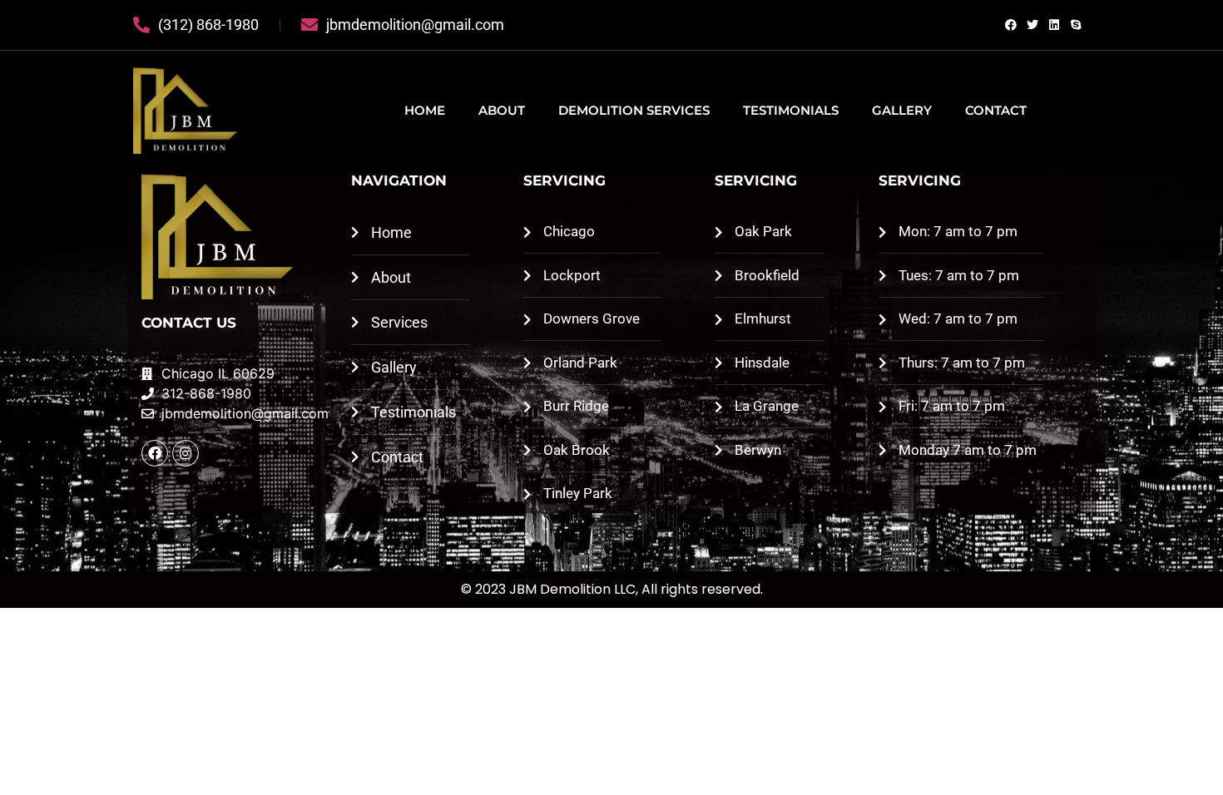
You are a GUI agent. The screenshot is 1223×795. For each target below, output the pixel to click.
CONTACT (996, 110)
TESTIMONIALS (791, 110)
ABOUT (501, 110)
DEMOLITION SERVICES (634, 110)
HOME (424, 110)
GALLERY (902, 110)
